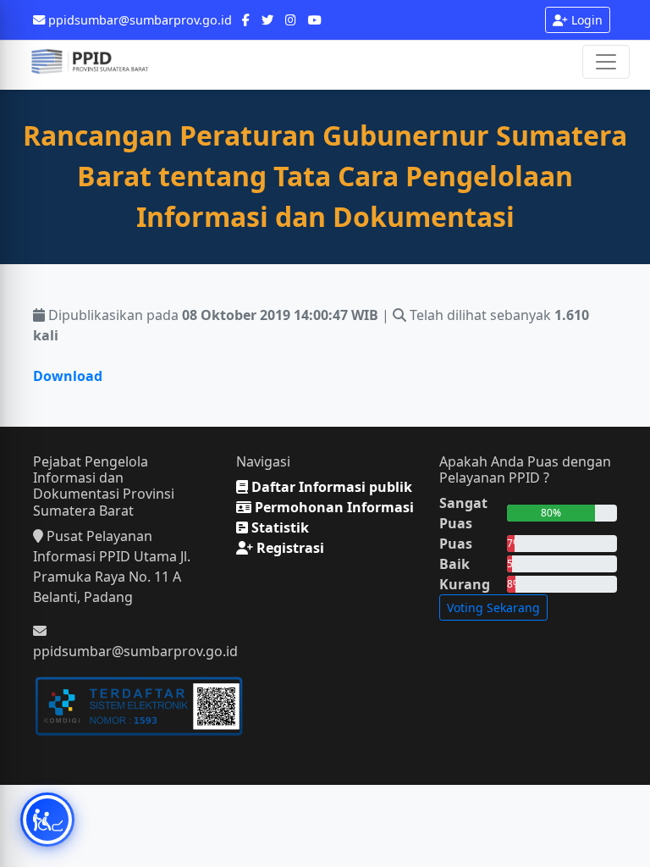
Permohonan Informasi (332, 507)
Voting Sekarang (493, 607)
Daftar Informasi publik (330, 487)
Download (67, 376)
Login (585, 20)
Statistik (278, 527)
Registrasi (288, 547)
